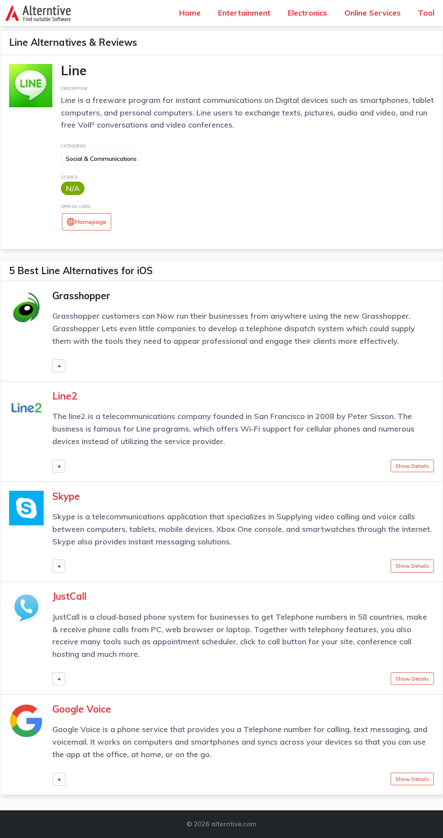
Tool (426, 13)
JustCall (69, 596)
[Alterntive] (40, 13)
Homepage (90, 222)
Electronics (307, 13)
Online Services (372, 13)
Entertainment (244, 13)
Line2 (64, 396)
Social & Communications (101, 159)
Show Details (412, 466)
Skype (66, 496)
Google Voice (81, 709)
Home (190, 13)
